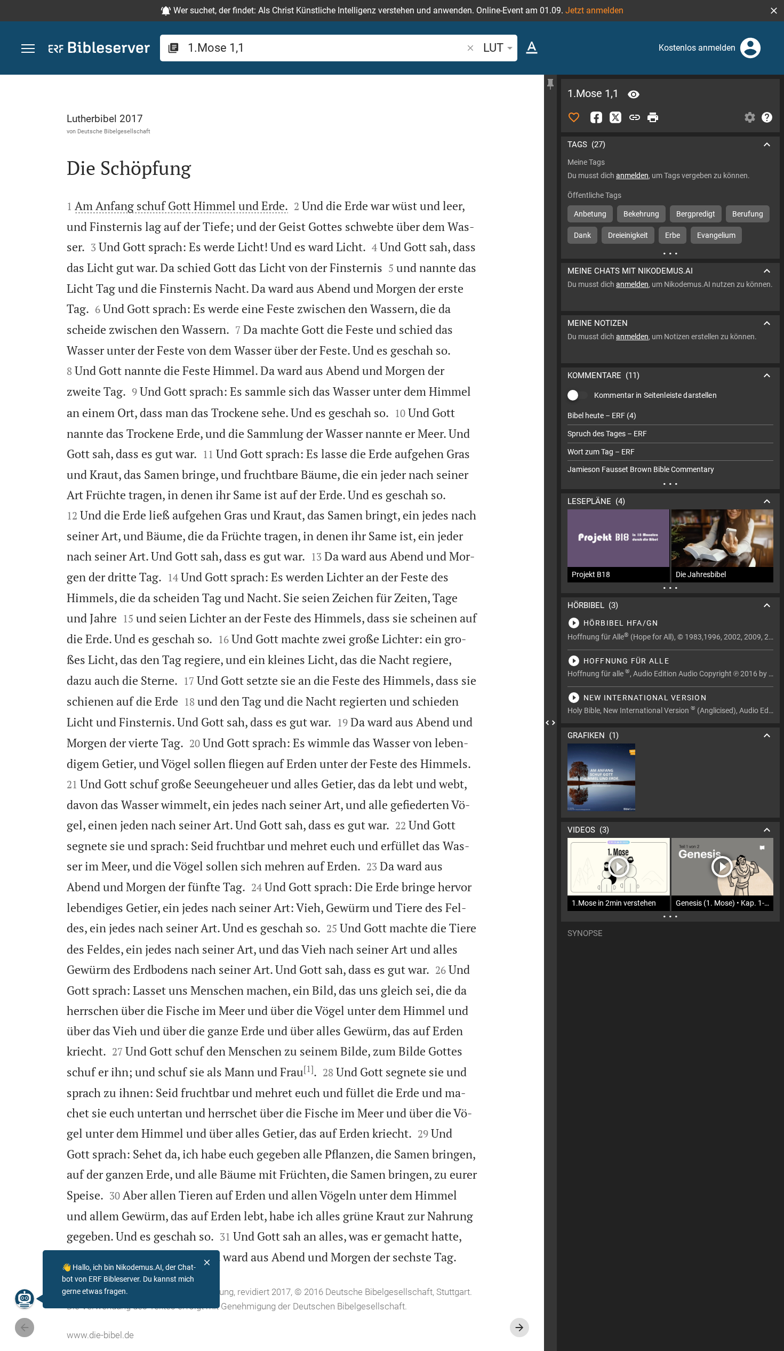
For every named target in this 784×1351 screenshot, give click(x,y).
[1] (308, 1069)
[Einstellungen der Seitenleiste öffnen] (749, 117)
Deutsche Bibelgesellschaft (113, 131)
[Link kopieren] (634, 117)
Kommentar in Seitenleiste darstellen (655, 395)
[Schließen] (207, 1262)
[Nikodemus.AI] (24, 1298)
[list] (670, 442)
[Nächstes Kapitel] (519, 1327)
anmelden (632, 175)
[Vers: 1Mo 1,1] (633, 94)
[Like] (573, 117)
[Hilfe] (766, 117)
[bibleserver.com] (99, 49)
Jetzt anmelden (594, 10)
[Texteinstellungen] (531, 48)
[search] (326, 47)
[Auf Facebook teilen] (596, 117)
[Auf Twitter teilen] (615, 117)
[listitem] (670, 416)
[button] (774, 10)
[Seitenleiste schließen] (550, 722)
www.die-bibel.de (100, 1335)
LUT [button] (493, 47)
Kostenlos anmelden (697, 48)
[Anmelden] (750, 48)
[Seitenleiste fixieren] (550, 84)
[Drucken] (652, 117)
